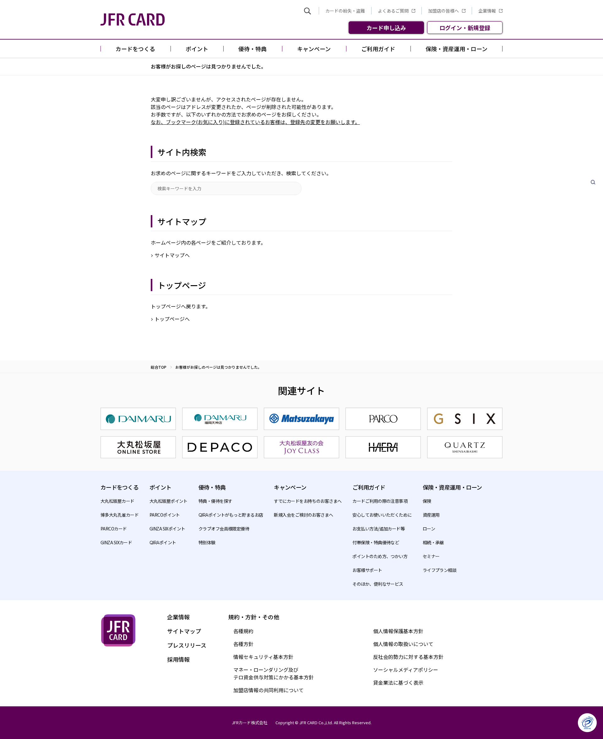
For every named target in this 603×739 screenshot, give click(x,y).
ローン (429, 528)
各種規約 (243, 631)
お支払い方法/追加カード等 (378, 528)
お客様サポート (367, 570)
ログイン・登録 (464, 28)
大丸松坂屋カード (117, 501)
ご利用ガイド (368, 487)
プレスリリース (186, 645)
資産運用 (431, 515)
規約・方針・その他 (253, 617)
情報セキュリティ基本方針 (263, 656)
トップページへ (172, 319)
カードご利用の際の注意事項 (379, 501)
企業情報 (487, 11)
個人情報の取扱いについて (403, 644)
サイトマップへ (172, 255)
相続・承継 (433, 542)
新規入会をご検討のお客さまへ (303, 515)
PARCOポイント (164, 515)
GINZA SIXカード (116, 542)
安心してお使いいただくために (381, 515)
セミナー (431, 556)
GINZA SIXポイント (167, 528)
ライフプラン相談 (440, 570)
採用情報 (178, 659)
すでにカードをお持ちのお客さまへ (307, 501)
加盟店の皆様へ (443, 11)
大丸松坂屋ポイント (168, 501)
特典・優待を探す (215, 501)
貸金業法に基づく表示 (398, 682)
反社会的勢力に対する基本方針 (408, 656)
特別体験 (206, 542)
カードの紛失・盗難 (345, 11)
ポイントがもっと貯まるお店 (230, 515)
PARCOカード (113, 528)
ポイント (162, 542)
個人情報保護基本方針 (398, 631)
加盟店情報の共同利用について (268, 690)
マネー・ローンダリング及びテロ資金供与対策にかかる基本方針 (273, 673)
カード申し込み (386, 28)
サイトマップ (184, 631)
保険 (427, 501)
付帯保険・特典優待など (375, 542)
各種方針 (243, 644)
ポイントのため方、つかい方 (379, 556)
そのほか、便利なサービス (377, 584)
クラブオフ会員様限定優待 (223, 528)
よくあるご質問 (393, 11)
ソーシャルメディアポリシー (405, 669)
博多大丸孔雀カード (119, 515)
